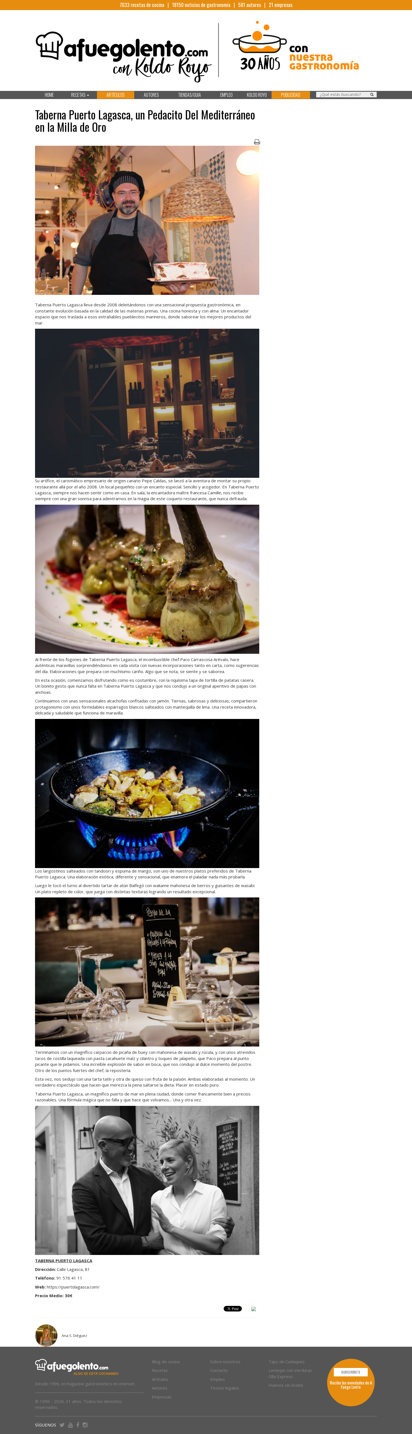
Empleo (217, 1379)
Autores (159, 1388)
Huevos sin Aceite (286, 1385)
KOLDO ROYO (257, 94)
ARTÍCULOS (116, 94)
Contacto (219, 1370)
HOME (49, 94)
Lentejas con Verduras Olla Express (290, 1373)
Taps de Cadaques (287, 1361)
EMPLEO (226, 94)
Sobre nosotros (225, 1361)
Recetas (160, 1370)
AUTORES (151, 94)
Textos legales (224, 1388)
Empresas (162, 1397)
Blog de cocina (166, 1361)
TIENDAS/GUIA (189, 94)
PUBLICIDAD (290, 94)
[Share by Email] (253, 1310)
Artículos (160, 1379)
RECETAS (78, 94)
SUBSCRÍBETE (350, 1372)
